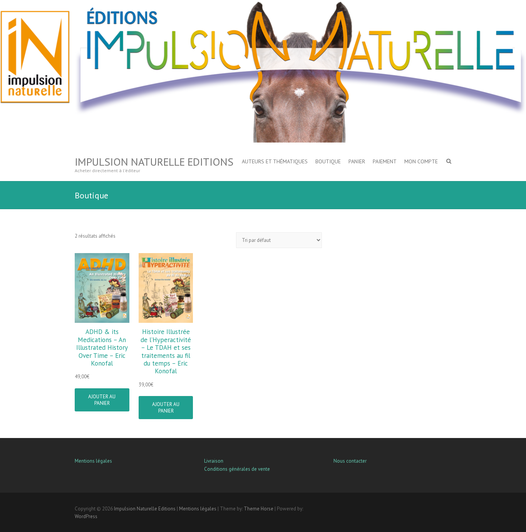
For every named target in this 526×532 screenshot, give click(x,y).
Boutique (328, 161)
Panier (356, 161)
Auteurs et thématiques (275, 161)
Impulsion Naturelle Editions (154, 161)
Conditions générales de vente (237, 469)
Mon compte (421, 161)
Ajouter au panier (102, 399)
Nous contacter (350, 461)
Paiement (385, 161)
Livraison (213, 461)
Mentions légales (93, 461)
